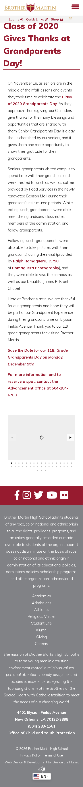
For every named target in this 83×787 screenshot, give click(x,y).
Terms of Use (53, 755)
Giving (41, 637)
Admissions (41, 602)
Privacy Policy (30, 755)
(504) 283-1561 (41, 726)
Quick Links (35, 19)
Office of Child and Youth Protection (41, 732)
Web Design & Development (26, 762)
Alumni (41, 630)
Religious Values (41, 616)
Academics (41, 596)
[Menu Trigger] (75, 6)
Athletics (41, 609)
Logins (14, 19)
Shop (55, 19)
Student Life (41, 623)
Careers (41, 643)
